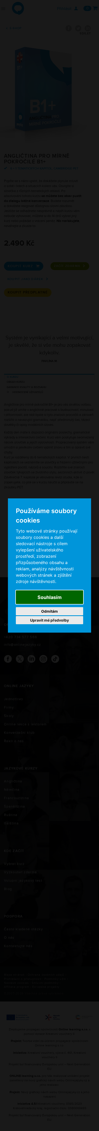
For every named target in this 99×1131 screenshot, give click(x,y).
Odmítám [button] (49, 611)
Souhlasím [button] (49, 597)
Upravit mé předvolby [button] (49, 620)
